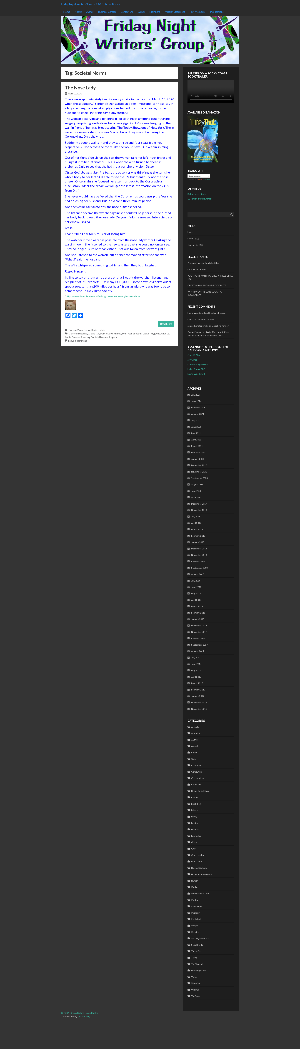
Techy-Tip (196, 951)
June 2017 (196, 664)
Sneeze (76, 337)
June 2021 (196, 426)
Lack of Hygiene (151, 333)
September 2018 (199, 567)
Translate (206, 179)
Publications (217, 11)
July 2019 (195, 516)
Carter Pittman (195, 332)
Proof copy (196, 906)
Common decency (78, 333)
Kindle (194, 887)
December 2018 (199, 548)
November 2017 (199, 632)
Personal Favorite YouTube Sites (203, 263)
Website (195, 983)
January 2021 (197, 459)
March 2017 (197, 683)
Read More (166, 323)
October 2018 (198, 561)
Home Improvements (201, 874)
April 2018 (196, 600)
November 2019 (199, 510)
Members (154, 11)
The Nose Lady (80, 87)
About (78, 11)
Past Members (197, 11)
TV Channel (197, 964)
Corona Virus (76, 329)
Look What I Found (197, 269)
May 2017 (196, 670)
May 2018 (196, 593)
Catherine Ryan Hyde (198, 364)
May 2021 (196, 433)
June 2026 (196, 401)
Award (194, 746)
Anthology (196, 733)
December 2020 (199, 465)
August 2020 (197, 484)
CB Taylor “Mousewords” (200, 198)
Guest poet (197, 861)
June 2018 (196, 587)
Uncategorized (198, 970)
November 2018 (199, 555)
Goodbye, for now (217, 313)
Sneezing (85, 337)
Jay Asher (192, 359)
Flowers (195, 829)
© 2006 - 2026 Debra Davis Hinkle (79, 1012)
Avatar (89, 11)
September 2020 (199, 478)
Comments (195, 245)
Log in (190, 232)
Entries (193, 238)
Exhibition (196, 803)
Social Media (197, 944)
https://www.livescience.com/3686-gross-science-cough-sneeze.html (103, 296)
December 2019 (199, 503)
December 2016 (199, 702)
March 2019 (197, 529)
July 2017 (195, 657)
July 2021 (195, 420)
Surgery (113, 337)
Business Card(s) (107, 11)
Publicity (195, 912)
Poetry (194, 900)
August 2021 (197, 414)
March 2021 (197, 446)
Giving (194, 842)
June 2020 (196, 491)
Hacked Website (199, 868)
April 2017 (196, 676)
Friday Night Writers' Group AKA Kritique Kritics (90, 4)
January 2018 (197, 619)
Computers (196, 771)
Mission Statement (175, 11)
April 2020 (196, 497)
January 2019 (197, 542)
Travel (194, 957)
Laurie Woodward (196, 373)
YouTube (195, 996)
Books (194, 752)
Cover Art (196, 784)
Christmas (196, 765)
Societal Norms (99, 337)
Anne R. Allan (194, 355)
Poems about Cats (200, 893)
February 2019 (198, 535)
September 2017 (199, 644)
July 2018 (195, 580)
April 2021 (196, 439)
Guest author (198, 855)
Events (141, 11)
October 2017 (198, 638)
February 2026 (198, 407)
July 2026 (195, 394)
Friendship (196, 835)
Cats (193, 759)
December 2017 (199, 625)
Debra (190, 319)
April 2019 (196, 523)
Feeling (194, 823)
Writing (195, 989)
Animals (195, 726)
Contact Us (127, 11)
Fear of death (135, 333)
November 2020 (199, 471)
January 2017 (197, 696)
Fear (124, 333)
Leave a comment (77, 340)
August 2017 (197, 651)
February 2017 (198, 689)
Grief (193, 848)
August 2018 (197, 574)
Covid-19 (94, 333)
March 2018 (197, 606)
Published (196, 919)
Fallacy (194, 810)
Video (194, 977)
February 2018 (198, 612)
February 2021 (198, 452)
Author (194, 739)
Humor (194, 880)
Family (194, 816)
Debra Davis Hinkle (94, 329)
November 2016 (199, 709)
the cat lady (84, 1016)
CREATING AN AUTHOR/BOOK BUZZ (207, 285)
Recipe (194, 925)
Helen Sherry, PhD (196, 369)
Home (66, 11)
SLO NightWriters (200, 938)
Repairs (195, 932)
